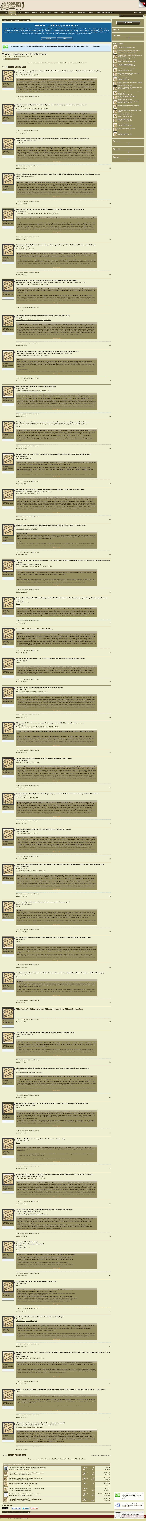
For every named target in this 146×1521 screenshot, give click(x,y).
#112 (110, 1168)
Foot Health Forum (27, 1469)
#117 (110, 1346)
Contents (27, 12)
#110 (110, 1097)
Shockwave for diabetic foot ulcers (125, 64)
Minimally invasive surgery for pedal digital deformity (26, 1478)
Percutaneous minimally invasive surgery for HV (24, 1494)
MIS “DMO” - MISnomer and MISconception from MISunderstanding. (49, 1008)
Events (49, 12)
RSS (144, 1516)
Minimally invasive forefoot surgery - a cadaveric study (26, 1488)
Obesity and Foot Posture (123, 78)
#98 (110, 681)
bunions (8, 59)
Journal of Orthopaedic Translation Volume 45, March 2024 (33, 320)
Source (18, 178)
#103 (110, 858)
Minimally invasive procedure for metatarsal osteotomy (26, 1499)
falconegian (11, 1495)
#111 (110, 1133)
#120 (110, 1449)
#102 (110, 823)
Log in (64, 38)
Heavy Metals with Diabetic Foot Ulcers (126, 114)
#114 (110, 1236)
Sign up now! (128, 22)
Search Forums (5, 14)
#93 (110, 519)
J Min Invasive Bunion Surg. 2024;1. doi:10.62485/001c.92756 (34, 566)
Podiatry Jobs (72, 12)
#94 (110, 554)
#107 (110, 1002)
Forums (12, 12)
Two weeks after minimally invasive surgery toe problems (27, 1467)
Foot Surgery (12, 56)
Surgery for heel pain (122, 59)
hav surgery (15, 59)
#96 (110, 623)
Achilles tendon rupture (123, 124)
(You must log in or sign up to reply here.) (101, 1455)
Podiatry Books (82, 12)
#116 (110, 1311)
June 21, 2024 (20, 143)
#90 (110, 416)
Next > (23, 66)
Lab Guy (107, 1488)
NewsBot (23, 56)
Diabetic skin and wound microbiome (126, 128)
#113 (110, 1204)
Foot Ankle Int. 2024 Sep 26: (24, 458)
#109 (110, 1062)
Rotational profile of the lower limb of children (128, 101)
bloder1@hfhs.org (40, 424)
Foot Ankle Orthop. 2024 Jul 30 (25, 249)
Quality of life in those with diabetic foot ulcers (128, 73)
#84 (110, 203)
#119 (110, 1417)
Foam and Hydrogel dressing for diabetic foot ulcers (129, 87)
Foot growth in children (122, 133)
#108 (110, 1021)
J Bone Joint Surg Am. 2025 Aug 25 (26, 1321)
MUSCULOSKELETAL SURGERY (27, 529)
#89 (110, 380)
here (90, 46)
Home (5, 12)
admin (10, 1469)
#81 (110, 99)
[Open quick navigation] (110, 20)
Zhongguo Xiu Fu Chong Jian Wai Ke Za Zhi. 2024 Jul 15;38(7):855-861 (37, 727)
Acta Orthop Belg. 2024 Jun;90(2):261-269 (28, 494)
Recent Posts (14, 14)
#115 (110, 1275)
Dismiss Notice (109, 46)
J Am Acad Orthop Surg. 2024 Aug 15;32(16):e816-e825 (32, 284)
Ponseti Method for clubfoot (124, 119)
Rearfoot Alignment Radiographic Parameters (128, 105)
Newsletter (34, 12)
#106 (110, 967)
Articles (56, 12)
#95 (110, 592)
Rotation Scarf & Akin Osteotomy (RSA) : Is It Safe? (70, 63)
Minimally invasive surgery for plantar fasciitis (23, 1483)
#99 (110, 717)
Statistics (19, 12)
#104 (110, 896)
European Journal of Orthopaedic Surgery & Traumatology (33, 355)
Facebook (36, 96)
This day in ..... (121, 46)
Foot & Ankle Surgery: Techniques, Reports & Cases (31, 691)
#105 (110, 931)
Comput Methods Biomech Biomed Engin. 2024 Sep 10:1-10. (34, 390)
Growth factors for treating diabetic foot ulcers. (128, 68)
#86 (110, 274)
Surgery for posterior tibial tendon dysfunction (41, 63)
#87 (110, 310)
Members (42, 12)
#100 (110, 752)
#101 (110, 788)
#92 (110, 483)
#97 (110, 652)
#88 (110, 345)
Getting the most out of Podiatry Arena (105, 12)
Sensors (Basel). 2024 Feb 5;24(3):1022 (27, 75)
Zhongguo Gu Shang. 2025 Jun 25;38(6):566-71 (29, 1072)
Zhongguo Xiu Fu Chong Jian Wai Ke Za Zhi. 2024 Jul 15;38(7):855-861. (37, 213)
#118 (110, 1383)
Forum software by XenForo (14, 1518)
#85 (110, 239)
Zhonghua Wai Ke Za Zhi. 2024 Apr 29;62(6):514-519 (32, 109)
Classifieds (63, 12)
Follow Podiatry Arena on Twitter (24, 96)
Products (91, 12)
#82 (110, 133)
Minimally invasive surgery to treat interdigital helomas (26, 1473)
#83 (110, 168)
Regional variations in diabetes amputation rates (128, 50)
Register (48, 38)
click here (133, 1515)
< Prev (9, 66)
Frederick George (104, 1493)
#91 (110, 448)
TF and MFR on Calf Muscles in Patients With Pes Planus (34, 629)
